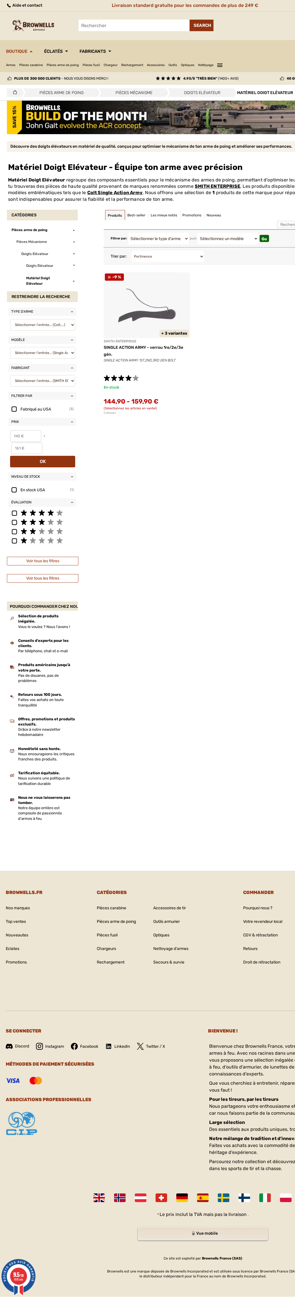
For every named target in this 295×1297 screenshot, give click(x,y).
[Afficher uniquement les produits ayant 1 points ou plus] (42, 540)
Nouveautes (17, 935)
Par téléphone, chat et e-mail (43, 651)
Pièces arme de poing (63, 65)
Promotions (16, 962)
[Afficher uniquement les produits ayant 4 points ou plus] (42, 512)
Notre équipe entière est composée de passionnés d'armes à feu (40, 813)
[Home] (13, 92)
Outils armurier (166, 921)
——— (220, 64)
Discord (22, 1046)
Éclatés (53, 51)
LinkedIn (122, 1046)
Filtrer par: (119, 238)
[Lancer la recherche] (201, 25)
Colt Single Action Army (115, 192)
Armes (11, 65)
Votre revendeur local (262, 921)
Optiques (187, 65)
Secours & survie (168, 962)
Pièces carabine (31, 65)
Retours (250, 948)
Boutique (16, 51)
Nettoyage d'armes (170, 948)
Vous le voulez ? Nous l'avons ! (44, 627)
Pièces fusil (91, 65)
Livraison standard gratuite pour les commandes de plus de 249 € (185, 5)
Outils (173, 65)
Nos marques (18, 908)
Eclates (12, 948)
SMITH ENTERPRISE (217, 186)
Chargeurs (106, 948)
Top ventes (16, 921)
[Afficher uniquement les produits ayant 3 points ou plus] (42, 522)
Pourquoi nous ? (257, 908)
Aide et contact (27, 5)
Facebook (89, 1046)
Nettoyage (205, 65)
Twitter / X (155, 1046)
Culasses (110, 413)
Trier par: (119, 256)
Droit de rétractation (261, 962)
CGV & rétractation (260, 935)
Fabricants (93, 51)
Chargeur (111, 65)
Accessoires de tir (169, 908)
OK (43, 461)
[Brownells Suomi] (244, 1197)
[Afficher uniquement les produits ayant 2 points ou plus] (42, 531)
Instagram (54, 1046)
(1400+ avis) (211, 78)
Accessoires (156, 65)
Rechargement (132, 65)
